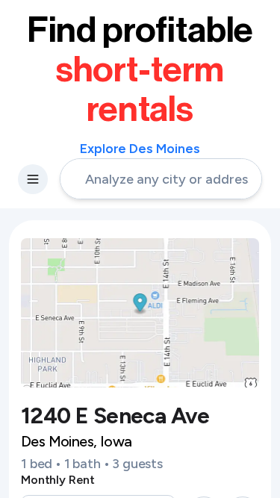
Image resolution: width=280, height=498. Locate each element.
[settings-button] (33, 179)
